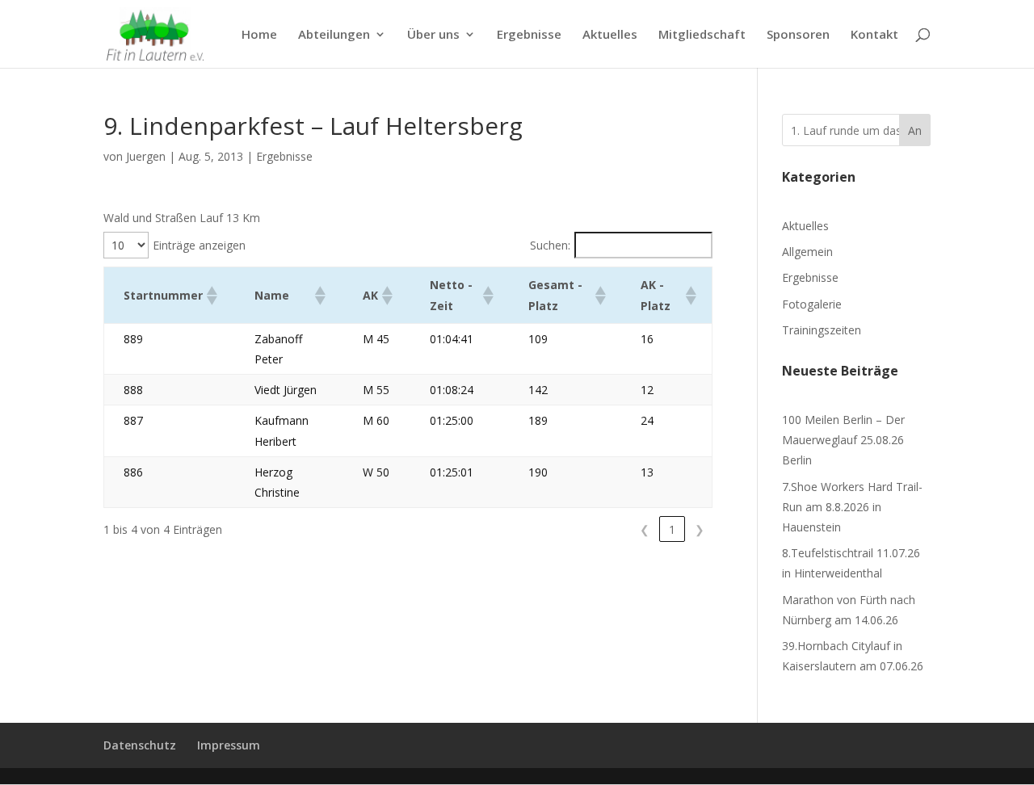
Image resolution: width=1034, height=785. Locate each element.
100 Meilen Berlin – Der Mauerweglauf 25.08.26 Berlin (843, 440)
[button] (211, 295)
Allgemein (807, 251)
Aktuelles (609, 35)
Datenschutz (139, 745)
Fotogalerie (812, 304)
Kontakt (874, 35)
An (915, 130)
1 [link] (672, 529)
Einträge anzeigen (199, 245)
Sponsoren (798, 35)
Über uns (433, 35)
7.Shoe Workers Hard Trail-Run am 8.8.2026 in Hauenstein (852, 507)
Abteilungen (334, 35)
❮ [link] (644, 529)
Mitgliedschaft (702, 35)
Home (259, 35)
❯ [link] (699, 529)
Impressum (228, 745)
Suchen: (550, 245)
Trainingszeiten (821, 330)
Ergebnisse (529, 35)
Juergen (146, 156)
